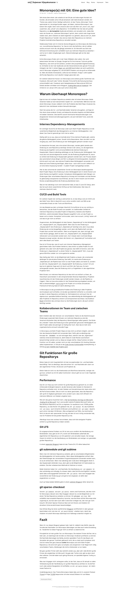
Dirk (75, 572)
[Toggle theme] (57, 2)
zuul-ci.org (59, 283)
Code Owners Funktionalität (74, 344)
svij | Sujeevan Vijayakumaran (42, 2)
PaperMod (81, 586)
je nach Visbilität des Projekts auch (56, 347)
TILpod (42, 574)
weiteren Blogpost (76, 482)
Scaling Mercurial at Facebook (78, 85)
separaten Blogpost (52, 444)
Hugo (77, 586)
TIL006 (52, 574)
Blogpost (70, 509)
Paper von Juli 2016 (64, 68)
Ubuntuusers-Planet (46, 579)
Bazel (41, 301)
